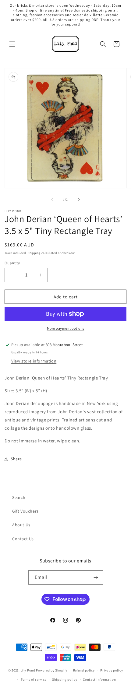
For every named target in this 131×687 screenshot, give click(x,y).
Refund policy (84, 670)
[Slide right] (79, 199)
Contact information (99, 679)
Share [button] (16, 459)
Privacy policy (111, 670)
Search (19, 497)
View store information (33, 361)
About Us (21, 524)
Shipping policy (64, 679)
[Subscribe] (96, 577)
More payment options (65, 328)
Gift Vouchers (25, 511)
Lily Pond (27, 670)
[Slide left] (52, 199)
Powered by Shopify (51, 670)
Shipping (34, 253)
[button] (12, 44)
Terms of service (33, 679)
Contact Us (23, 538)
